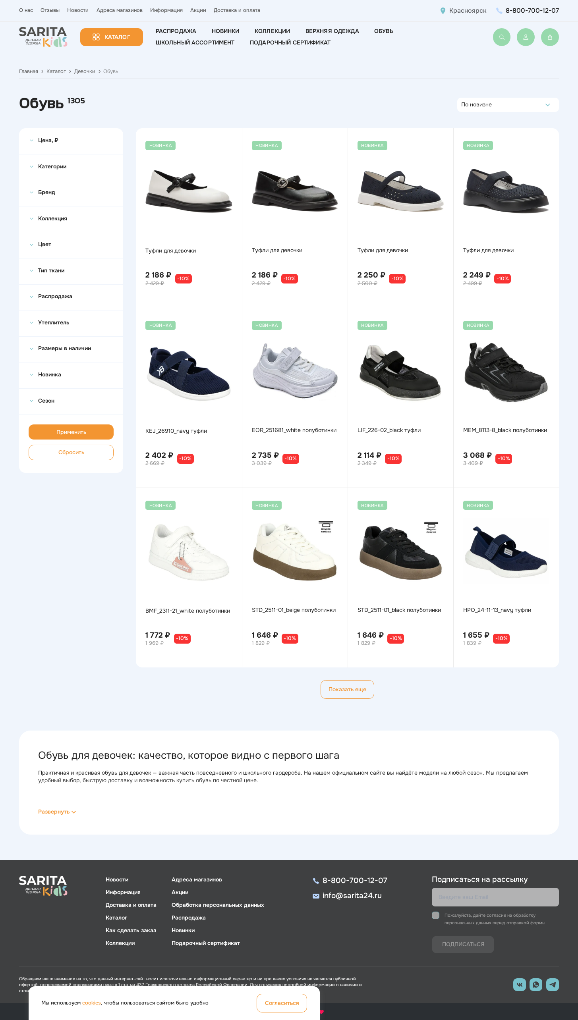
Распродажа (176, 31)
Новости (78, 10)
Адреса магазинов (120, 10)
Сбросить (71, 452)
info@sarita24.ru (352, 895)
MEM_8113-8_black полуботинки (505, 430)
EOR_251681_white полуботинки (294, 430)
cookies (91, 1003)
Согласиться (282, 1003)
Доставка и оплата (237, 10)
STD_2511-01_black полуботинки (399, 609)
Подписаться (463, 944)
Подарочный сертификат (290, 42)
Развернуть (54, 811)
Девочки (84, 71)
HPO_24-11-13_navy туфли (497, 609)
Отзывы (50, 10)
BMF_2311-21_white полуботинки (187, 610)
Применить (71, 432)
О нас (26, 10)
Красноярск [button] (468, 11)
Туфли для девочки (170, 250)
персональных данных (468, 923)
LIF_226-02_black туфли (389, 430)
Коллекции (272, 31)
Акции (198, 10)
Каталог (117, 36)
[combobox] (463, 105)
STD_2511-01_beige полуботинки (294, 609)
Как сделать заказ (131, 930)
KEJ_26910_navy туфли (176, 430)
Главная (28, 71)
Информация (166, 10)
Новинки (226, 31)
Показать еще (347, 689)
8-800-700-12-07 (532, 10)
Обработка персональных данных (218, 904)
